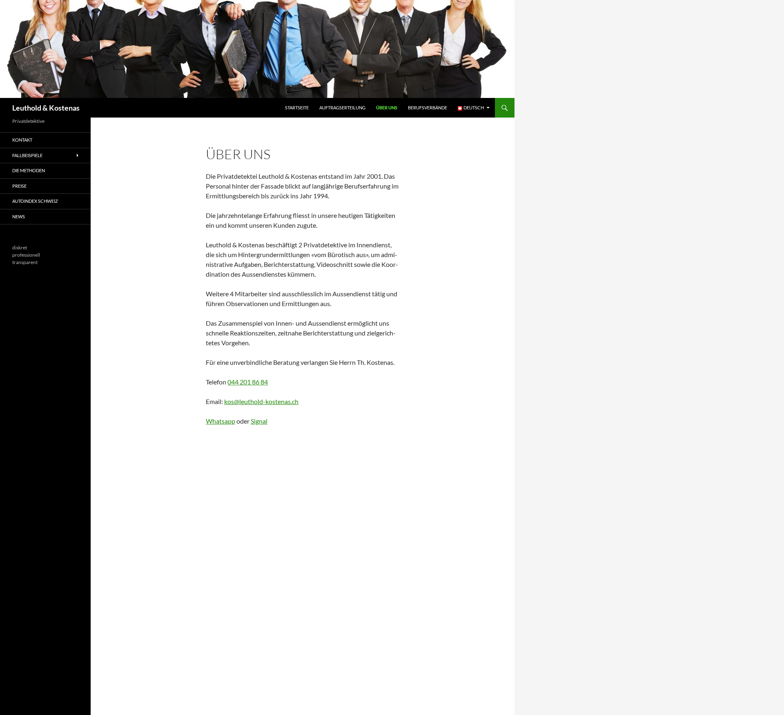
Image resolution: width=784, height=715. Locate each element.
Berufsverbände (427, 107)
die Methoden (28, 170)
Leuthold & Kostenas (46, 107)
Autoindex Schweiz (35, 201)
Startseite (297, 107)
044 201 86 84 (247, 382)
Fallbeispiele (27, 155)
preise (19, 186)
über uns (386, 107)
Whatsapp (220, 421)
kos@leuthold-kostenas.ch (261, 401)
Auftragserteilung (342, 107)
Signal (259, 421)
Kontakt (22, 139)
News (18, 216)
